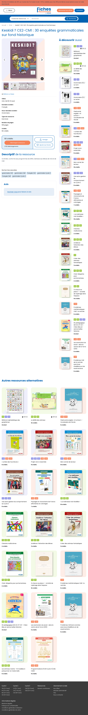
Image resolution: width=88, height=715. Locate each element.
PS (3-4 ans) (5, 690)
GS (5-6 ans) (6, 695)
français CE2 (31, 173)
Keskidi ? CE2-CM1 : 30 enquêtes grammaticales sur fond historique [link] (35, 25)
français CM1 (6, 176)
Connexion (79, 10)
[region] (23, 59)
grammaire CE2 (7, 173)
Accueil (4, 25)
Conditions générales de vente (11, 710)
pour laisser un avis (19, 192)
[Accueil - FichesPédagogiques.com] (44, 10)
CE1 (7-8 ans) (17, 690)
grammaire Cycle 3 (43, 173)
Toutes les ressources (18, 19)
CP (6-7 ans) (17, 688)
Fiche (10, 25)
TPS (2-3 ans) (6, 688)
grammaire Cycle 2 (19, 176)
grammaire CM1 (20, 173)
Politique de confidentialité (10, 706)
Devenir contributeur (44, 688)
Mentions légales (7, 703)
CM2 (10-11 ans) (29, 690)
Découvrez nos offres (65, 10)
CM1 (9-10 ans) (29, 688)
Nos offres (56, 688)
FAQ (54, 693)
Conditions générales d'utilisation (12, 708)
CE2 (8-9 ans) (17, 693)
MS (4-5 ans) (6, 693)
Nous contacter (58, 695)
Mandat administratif (59, 690)
